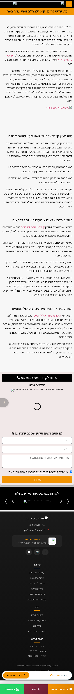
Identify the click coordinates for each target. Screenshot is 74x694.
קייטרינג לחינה (37, 588)
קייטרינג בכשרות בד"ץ (37, 631)
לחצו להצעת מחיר (16, 675)
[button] (69, 4)
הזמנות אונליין (37, 615)
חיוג (34, 689)
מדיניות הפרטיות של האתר (43, 472)
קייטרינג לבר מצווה (37, 594)
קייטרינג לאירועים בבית (37, 599)
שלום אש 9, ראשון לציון (37, 530)
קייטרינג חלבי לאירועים (33, 227)
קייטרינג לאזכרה (37, 578)
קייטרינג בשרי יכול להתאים (47, 315)
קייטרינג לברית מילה (37, 583)
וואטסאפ (10, 689)
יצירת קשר (37, 625)
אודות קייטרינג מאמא (37, 620)
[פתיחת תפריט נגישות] (4, 402)
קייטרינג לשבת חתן (37, 572)
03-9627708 (37, 524)
